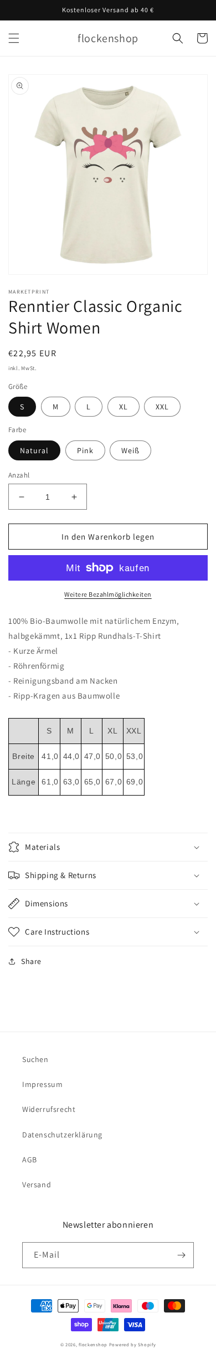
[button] (14, 38)
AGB (29, 1160)
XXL (162, 407)
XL (123, 407)
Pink (85, 450)
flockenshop (93, 1344)
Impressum (42, 1084)
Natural (34, 450)
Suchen (35, 1059)
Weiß (130, 450)
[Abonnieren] (181, 1255)
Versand (36, 1184)
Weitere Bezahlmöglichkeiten (108, 594)
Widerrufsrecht (48, 1109)
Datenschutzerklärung (62, 1135)
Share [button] (31, 961)
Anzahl (18, 475)
